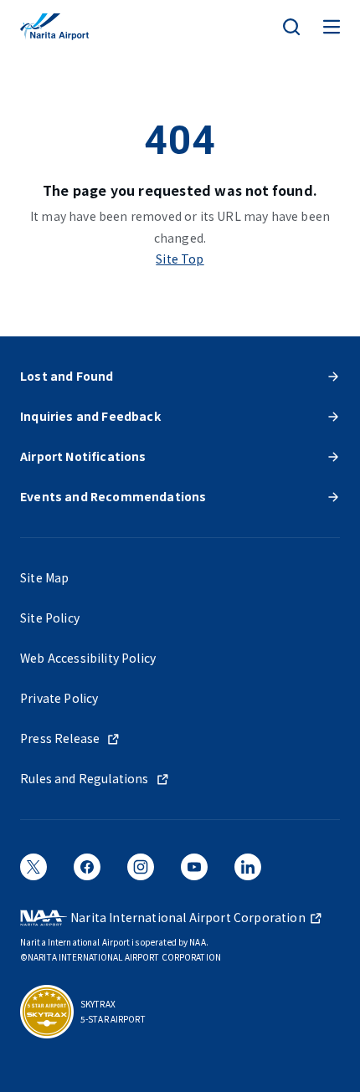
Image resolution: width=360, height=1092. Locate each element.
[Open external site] (33, 873)
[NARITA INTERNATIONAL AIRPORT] (54, 26)
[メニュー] (331, 27)
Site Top (179, 258)
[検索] (291, 27)
